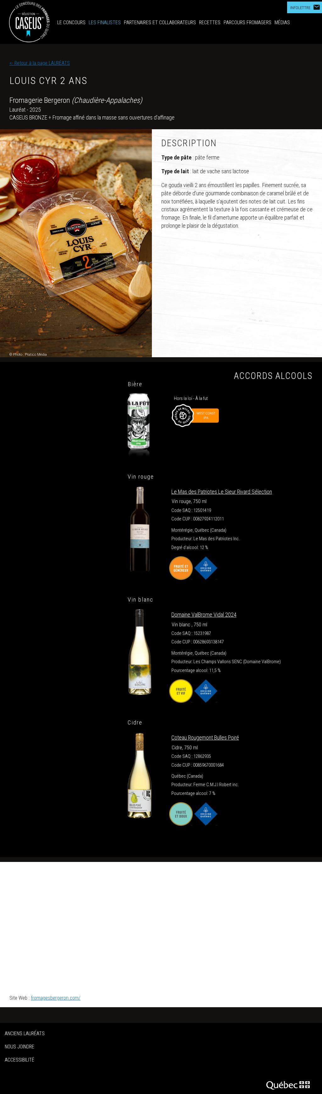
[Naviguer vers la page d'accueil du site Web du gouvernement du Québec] (290, 1084)
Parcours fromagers (247, 22)
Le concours (71, 22)
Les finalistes (105, 22)
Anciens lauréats (25, 1033)
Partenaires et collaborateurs (160, 22)
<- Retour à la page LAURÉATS (39, 63)
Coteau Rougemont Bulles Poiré (205, 737)
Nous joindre (19, 1047)
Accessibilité (19, 1060)
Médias (282, 22)
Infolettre (305, 7)
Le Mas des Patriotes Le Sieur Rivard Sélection (221, 491)
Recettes (209, 22)
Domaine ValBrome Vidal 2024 (203, 614)
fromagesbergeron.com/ (55, 998)
